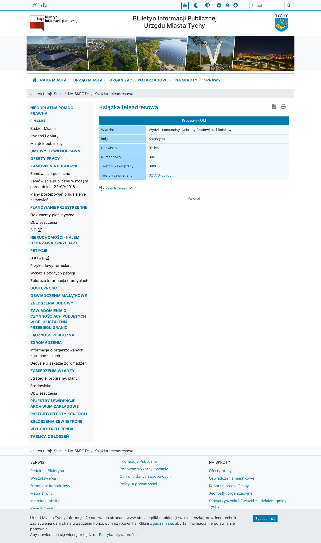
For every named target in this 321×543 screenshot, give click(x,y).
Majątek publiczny (46, 143)
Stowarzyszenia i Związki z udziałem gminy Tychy (247, 503)
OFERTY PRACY (45, 158)
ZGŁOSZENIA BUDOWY (52, 303)
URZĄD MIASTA (88, 80)
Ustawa (60, 257)
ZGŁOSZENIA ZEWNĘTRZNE (56, 421)
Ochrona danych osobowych (145, 476)
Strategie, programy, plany (54, 378)
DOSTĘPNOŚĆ (43, 288)
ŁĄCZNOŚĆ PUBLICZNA (52, 335)
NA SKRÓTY (186, 80)
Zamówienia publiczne (50, 173)
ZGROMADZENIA (46, 342)
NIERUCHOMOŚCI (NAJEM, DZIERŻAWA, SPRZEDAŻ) (55, 240)
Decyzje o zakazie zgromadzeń (58, 363)
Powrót (194, 198)
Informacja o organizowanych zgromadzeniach (56, 353)
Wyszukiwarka (43, 478)
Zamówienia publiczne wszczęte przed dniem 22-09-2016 (59, 184)
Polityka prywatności (138, 483)
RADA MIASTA (53, 80)
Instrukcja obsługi (46, 500)
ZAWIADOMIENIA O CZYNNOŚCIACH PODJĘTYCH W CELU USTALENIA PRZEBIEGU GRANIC (58, 319)
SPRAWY (212, 80)
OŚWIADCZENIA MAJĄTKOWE (58, 295)
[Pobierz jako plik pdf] (274, 106)
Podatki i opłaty (44, 136)
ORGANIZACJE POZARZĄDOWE (139, 80)
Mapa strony (41, 493)
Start (58, 93)
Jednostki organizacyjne (230, 493)
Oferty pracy (220, 470)
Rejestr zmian (42, 508)
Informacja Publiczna (138, 461)
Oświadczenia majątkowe (231, 478)
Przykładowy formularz (51, 265)
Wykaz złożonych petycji (52, 273)
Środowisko (40, 385)
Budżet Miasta (43, 128)
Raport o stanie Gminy (229, 485)
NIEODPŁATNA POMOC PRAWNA (51, 110)
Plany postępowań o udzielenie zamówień (58, 197)
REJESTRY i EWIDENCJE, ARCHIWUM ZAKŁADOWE (54, 403)
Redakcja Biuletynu (47, 470)
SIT (57, 229)
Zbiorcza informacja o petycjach (59, 280)
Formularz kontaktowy (50, 485)
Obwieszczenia (43, 222)
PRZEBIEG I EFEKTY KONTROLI (58, 414)
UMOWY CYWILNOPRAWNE (56, 151)
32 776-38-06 (160, 175)
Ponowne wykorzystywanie (144, 468)
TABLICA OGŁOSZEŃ (49, 436)
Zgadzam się (265, 518)
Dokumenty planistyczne (52, 214)
